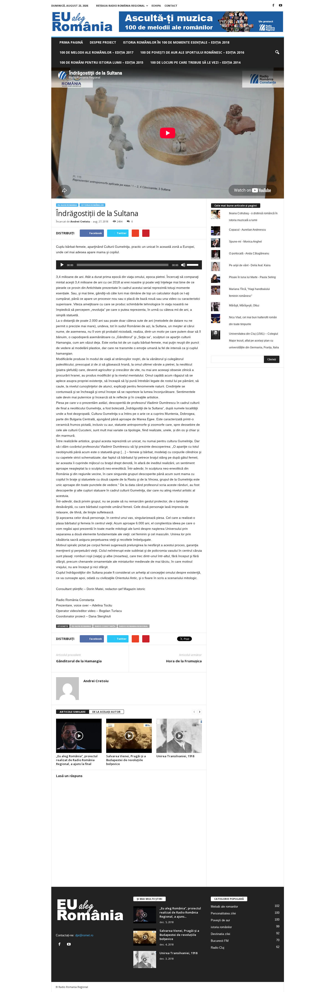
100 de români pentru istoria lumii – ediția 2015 (101, 62)
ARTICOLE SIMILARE (72, 711)
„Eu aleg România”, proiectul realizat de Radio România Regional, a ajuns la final (77, 760)
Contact (171, 5)
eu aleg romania (81, 626)
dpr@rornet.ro (84, 935)
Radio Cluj (217, 947)
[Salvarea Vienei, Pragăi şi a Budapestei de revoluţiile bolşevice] (129, 736)
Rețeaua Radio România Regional (120, 5)
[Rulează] (62, 265)
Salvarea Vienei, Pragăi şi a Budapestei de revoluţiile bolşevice (126, 760)
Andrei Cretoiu (80, 221)
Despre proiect (103, 42)
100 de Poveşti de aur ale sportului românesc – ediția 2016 (192, 52)
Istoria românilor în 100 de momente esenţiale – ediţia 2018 (176, 42)
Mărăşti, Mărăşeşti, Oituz (244, 305)
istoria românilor (92, 205)
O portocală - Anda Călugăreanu (249, 253)
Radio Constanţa (105, 626)
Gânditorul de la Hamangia (79, 661)
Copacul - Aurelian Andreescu (247, 229)
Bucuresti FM (220, 940)
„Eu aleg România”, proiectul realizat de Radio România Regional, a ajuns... (180, 912)
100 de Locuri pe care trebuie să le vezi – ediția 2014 (195, 62)
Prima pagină (71, 42)
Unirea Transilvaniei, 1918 (175, 756)
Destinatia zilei (220, 934)
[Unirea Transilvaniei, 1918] (179, 736)
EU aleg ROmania (67, 205)
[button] (277, 52)
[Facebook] (273, 5)
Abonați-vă (268, 397)
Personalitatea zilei (223, 913)
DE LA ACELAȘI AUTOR (106, 711)
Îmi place (269, 383)
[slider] (193, 264)
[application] (129, 264)
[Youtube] (280, 5)
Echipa (156, 5)
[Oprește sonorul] (183, 265)
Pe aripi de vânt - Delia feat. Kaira (250, 265)
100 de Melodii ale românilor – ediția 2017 (96, 52)
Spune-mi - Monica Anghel (245, 241)
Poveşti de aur (220, 920)
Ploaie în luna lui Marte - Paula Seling (252, 277)
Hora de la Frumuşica (184, 661)
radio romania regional (133, 626)
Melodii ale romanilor (224, 906)
